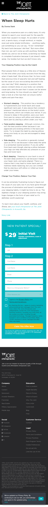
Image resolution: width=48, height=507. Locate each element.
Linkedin (6, 436)
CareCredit (30, 407)
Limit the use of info (33, 451)
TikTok (5, 429)
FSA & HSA (30, 403)
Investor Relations (8, 396)
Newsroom (5, 393)
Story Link (6, 215)
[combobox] (24, 288)
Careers (4, 390)
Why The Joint (31, 400)
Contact (29, 423)
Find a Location (31, 386)
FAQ (27, 414)
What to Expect (31, 396)
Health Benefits (31, 390)
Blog (27, 410)
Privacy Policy (24, 299)
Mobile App (6, 410)
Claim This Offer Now (24, 326)
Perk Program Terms (33, 441)
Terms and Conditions (17, 302)
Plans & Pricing (31, 393)
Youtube (6, 423)
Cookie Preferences (33, 445)
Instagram (7, 426)
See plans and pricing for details (13, 487)
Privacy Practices (32, 438)
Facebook (6, 433)
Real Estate (6, 403)
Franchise (5, 400)
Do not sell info (31, 448)
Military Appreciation (9, 407)
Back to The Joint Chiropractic (16, 14)
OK (41, 499)
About (4, 386)
